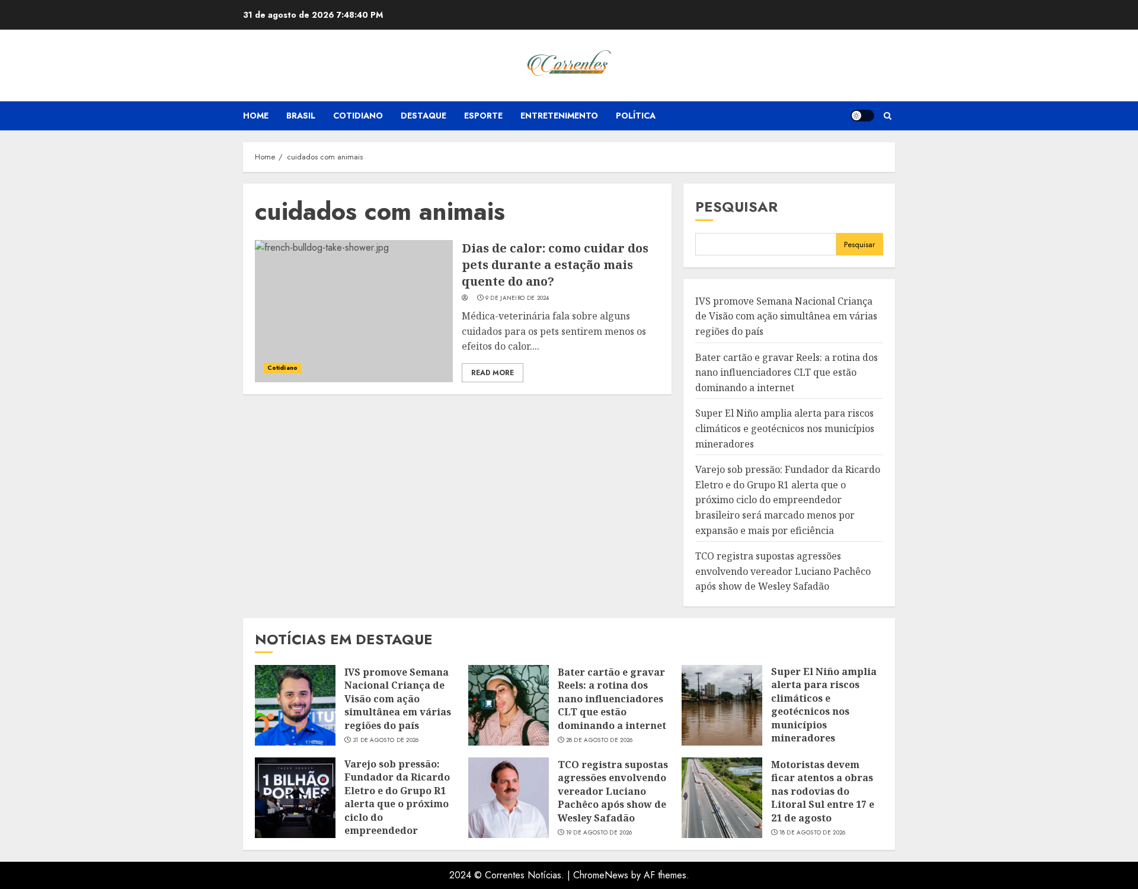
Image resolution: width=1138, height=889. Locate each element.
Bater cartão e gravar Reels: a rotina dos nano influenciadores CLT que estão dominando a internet (786, 372)
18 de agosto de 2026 (812, 833)
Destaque (423, 115)
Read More (492, 372)
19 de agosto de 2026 (599, 833)
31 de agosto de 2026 (386, 740)
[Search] (887, 115)
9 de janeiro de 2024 (517, 298)
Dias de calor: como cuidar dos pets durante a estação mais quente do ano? (555, 264)
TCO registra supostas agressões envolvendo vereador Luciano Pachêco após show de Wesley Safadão (783, 571)
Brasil (300, 115)
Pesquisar (736, 206)
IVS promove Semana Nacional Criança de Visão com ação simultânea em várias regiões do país (786, 316)
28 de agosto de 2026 (599, 740)
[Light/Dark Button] (862, 115)
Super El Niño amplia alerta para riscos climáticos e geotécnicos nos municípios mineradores (784, 428)
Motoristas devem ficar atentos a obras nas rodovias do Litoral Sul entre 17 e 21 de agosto (822, 791)
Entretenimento (559, 115)
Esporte (483, 115)
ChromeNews (600, 875)
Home (255, 115)
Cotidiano (358, 115)
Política (636, 115)
